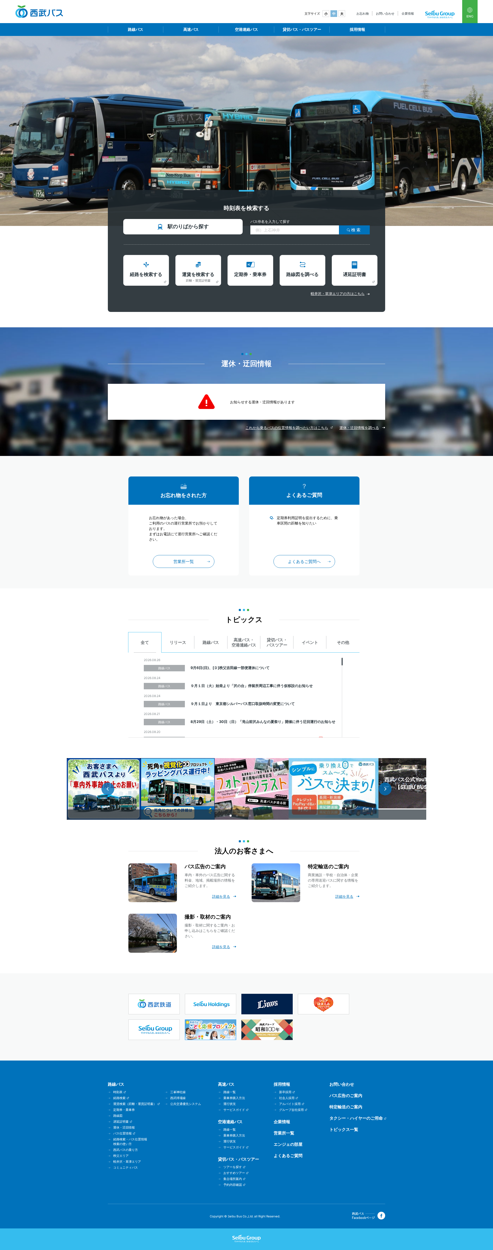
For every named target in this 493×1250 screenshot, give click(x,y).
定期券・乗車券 (250, 274)
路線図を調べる (302, 274)
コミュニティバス (125, 1167)
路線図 (117, 1116)
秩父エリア (121, 1156)
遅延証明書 (354, 274)
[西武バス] (39, 16)
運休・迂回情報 (124, 1127)
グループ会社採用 (291, 1110)
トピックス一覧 (343, 1129)
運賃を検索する (198, 277)
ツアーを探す (232, 1167)
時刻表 (117, 1092)
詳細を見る (221, 896)
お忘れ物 (362, 13)
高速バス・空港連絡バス (244, 642)
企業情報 (408, 13)
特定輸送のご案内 (345, 1106)
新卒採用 (285, 1092)
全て (145, 642)
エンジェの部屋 (288, 1144)
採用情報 (357, 29)
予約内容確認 (232, 1185)
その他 (343, 642)
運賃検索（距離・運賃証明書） (134, 1104)
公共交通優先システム (185, 1104)
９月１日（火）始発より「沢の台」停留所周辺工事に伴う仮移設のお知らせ (252, 685)
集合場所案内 (232, 1179)
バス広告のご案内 (345, 1095)
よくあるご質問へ (304, 561)
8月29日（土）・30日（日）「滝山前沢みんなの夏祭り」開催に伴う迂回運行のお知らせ (263, 721)
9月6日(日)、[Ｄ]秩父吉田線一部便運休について (230, 667)
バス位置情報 (122, 1133)
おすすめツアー (234, 1173)
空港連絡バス (246, 29)
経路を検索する (146, 274)
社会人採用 (287, 1098)
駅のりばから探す (188, 226)
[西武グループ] (439, 17)
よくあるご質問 (288, 1155)
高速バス (191, 29)
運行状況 (229, 1104)
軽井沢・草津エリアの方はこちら (338, 293)
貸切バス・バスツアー (302, 29)
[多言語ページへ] (470, 11)
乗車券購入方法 (234, 1098)
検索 (356, 229)
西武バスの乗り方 (125, 1150)
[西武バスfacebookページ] (368, 1218)
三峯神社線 (178, 1092)
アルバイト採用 (290, 1104)
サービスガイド (234, 1110)
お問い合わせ (385, 13)
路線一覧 (229, 1092)
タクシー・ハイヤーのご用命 (356, 1118)
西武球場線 (178, 1098)
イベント (310, 642)
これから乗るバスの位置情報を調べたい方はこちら (286, 427)
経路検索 (119, 1098)
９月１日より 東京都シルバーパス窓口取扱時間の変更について (243, 703)
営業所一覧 (183, 561)
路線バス (135, 29)
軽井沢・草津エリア (127, 1161)
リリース (178, 642)
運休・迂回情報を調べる (359, 427)
